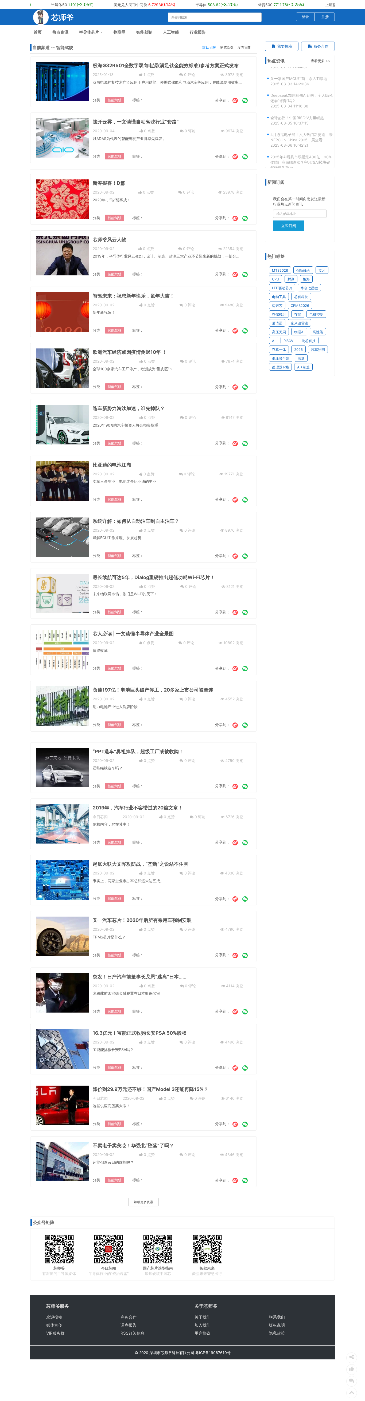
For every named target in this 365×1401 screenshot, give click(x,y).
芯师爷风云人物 (109, 239)
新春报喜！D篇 (109, 183)
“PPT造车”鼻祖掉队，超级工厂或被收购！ (138, 751)
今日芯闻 (100, 816)
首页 (38, 32)
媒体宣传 (54, 1325)
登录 (305, 16)
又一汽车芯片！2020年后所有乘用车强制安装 (142, 920)
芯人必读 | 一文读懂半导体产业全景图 (133, 633)
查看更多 (318, 61)
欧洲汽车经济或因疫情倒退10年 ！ (130, 352)
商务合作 (320, 46)
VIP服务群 (55, 1333)
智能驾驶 (144, 32)
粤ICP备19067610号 (213, 1352)
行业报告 (198, 32)
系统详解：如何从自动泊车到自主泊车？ (136, 521)
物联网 (120, 32)
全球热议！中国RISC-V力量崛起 (297, 109)
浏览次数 (227, 47)
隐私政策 (277, 1333)
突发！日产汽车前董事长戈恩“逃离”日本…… (139, 977)
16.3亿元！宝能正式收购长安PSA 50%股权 (140, 1033)
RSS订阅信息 (133, 1333)
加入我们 (203, 1325)
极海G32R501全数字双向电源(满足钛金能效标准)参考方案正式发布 (166, 65)
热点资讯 (60, 32)
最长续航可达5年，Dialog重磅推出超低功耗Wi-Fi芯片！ (154, 577)
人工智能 (171, 32)
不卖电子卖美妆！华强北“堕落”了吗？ (133, 1145)
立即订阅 (288, 225)
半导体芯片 (89, 32)
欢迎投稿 (54, 1317)
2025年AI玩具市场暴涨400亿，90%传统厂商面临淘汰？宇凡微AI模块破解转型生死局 (301, 153)
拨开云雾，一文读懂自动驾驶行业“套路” (136, 122)
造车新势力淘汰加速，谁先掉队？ (129, 408)
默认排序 (209, 47)
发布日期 (244, 47)
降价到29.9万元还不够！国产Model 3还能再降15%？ (150, 1089)
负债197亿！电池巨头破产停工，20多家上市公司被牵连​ (153, 690)
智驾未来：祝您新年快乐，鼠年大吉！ (133, 296)
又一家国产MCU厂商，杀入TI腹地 (298, 70)
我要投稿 (284, 46)
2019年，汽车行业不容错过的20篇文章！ (138, 807)
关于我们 (203, 1317)
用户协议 (203, 1333)
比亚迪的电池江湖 (112, 465)
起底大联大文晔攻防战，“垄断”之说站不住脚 (140, 864)
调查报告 (129, 1325)
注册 (325, 16)
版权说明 (277, 1325)
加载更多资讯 (143, 1202)
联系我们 (277, 1317)
